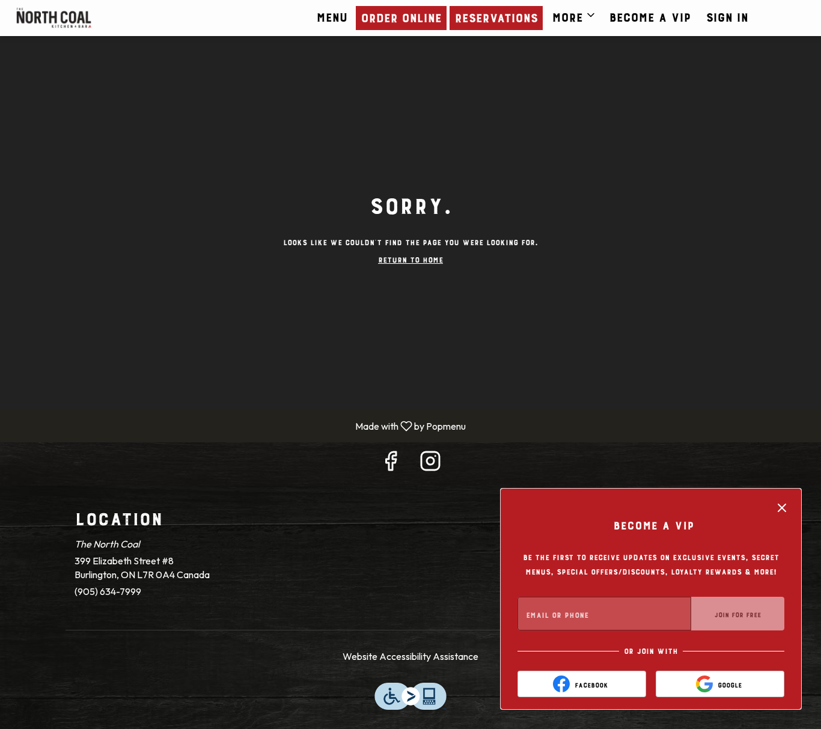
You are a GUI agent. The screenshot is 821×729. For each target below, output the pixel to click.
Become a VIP (650, 15)
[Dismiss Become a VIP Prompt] (782, 507)
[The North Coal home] (100, 18)
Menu (331, 15)
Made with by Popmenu (237, 425)
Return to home (410, 258)
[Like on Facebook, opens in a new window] (390, 463)
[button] (574, 15)
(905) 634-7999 (108, 591)
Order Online (401, 15)
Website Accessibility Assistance (410, 656)
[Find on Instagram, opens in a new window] (430, 463)
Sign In (727, 15)
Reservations (495, 15)
